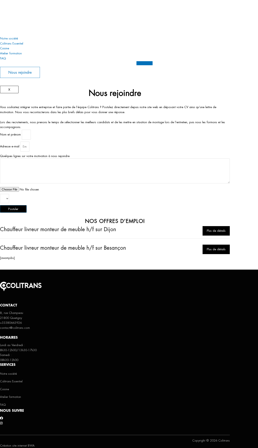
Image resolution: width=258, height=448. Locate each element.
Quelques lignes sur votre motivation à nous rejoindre (35, 156)
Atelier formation (11, 28)
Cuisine (4, 23)
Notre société (9, 13)
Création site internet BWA (17, 445)
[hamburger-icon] (144, 63)
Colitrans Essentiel (11, 18)
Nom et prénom (11, 134)
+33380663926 (11, 323)
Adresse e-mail (10, 146)
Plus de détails (216, 231)
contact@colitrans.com (15, 328)
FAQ (3, 33)
